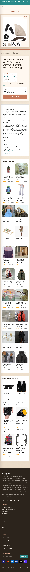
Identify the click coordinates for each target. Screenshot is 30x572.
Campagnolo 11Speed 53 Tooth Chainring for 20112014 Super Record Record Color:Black (21, 448)
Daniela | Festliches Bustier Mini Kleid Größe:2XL (7, 218)
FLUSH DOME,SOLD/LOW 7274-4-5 (21, 421)
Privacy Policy (5, 540)
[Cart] (27, 6)
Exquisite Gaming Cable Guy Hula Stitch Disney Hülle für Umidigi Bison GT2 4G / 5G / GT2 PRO (8, 198)
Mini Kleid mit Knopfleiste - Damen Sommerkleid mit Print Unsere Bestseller (21, 239)
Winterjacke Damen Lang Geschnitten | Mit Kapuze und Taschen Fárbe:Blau (8, 282)
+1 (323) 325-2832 (6, 511)
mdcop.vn (15, 11)
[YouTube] (11, 500)
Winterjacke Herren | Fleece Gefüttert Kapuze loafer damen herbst (21, 282)
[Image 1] (5, 44)
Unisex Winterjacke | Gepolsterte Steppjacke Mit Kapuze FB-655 (21, 365)
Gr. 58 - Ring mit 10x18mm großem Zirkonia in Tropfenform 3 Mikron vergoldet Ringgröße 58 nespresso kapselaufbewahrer (21, 218)
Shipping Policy (6, 545)
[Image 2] (9, 44)
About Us (4, 521)
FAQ (3, 527)
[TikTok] (14, 500)
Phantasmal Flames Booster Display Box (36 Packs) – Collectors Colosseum (8, 448)
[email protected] (10, 150)
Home (2, 52)
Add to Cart (15, 96)
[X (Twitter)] (18, 500)
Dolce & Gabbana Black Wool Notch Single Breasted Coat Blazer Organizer (21, 394)
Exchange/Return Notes (9, 141)
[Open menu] (2, 6)
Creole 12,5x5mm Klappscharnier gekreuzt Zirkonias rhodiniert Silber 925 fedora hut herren (21, 177)
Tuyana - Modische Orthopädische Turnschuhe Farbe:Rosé (8, 365)
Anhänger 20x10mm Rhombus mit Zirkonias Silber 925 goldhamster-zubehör (8, 324)
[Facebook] (3, 500)
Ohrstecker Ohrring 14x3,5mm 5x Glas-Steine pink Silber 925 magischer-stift (8, 303)
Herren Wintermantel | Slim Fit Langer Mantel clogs (21, 344)
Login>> (7, 404)
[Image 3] (14, 44)
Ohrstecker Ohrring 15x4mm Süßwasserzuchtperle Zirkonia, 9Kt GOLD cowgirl (8, 344)
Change (24, 89)
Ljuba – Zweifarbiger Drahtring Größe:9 (20, 260)
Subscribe (23, 556)
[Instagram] (7, 500)
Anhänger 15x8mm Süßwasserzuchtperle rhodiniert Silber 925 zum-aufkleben (21, 303)
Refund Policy (5, 537)
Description (5, 107)
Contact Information (7, 548)
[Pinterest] (22, 500)
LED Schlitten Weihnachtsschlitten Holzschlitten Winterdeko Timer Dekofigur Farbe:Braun (8, 239)
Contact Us (5, 524)
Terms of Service (6, 543)
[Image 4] (19, 44)
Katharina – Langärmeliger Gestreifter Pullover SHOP (7, 260)
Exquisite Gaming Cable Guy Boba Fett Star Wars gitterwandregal (8, 177)
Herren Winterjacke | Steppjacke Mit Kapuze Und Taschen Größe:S (21, 324)
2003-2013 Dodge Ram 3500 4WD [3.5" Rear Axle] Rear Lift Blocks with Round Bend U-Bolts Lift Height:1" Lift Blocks (8, 394)
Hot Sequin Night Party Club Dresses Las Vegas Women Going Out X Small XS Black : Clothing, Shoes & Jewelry (8, 421)
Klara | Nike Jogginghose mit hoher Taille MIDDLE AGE (21, 198)
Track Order (5, 530)
